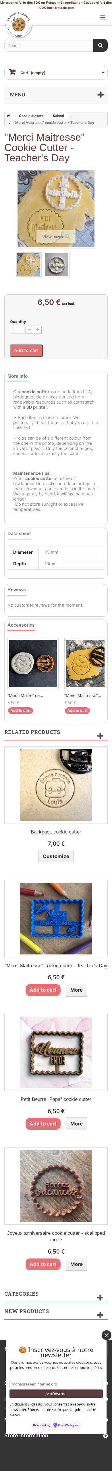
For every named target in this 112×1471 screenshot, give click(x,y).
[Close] (106, 1335)
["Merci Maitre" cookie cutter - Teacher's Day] (33, 663)
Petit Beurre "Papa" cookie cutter (56, 1099)
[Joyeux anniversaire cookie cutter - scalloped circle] (56, 1186)
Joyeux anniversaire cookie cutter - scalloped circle (56, 1236)
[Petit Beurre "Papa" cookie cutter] (56, 1052)
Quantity (18, 321)
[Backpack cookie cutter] (56, 785)
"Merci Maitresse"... (82, 695)
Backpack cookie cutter (56, 832)
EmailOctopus (68, 1425)
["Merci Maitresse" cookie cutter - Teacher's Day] (28, 264)
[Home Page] (7, 115)
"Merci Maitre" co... (25, 695)
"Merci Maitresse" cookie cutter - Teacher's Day (56, 965)
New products (26, 1311)
